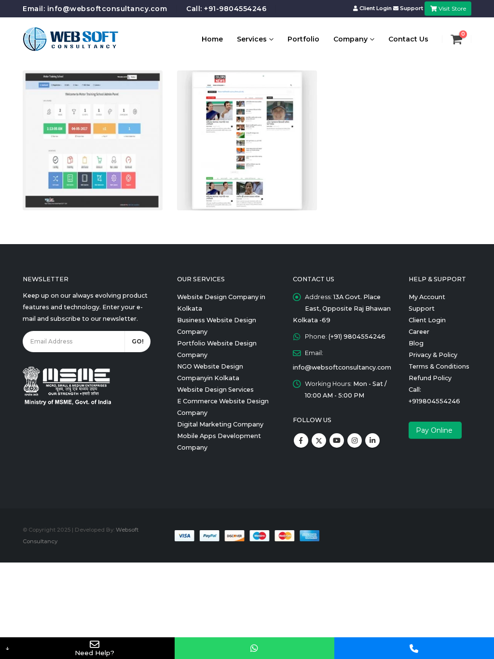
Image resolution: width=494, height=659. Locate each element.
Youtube (336, 440)
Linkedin (372, 440)
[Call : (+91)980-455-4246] (414, 648)
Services (252, 39)
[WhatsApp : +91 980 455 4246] (254, 648)
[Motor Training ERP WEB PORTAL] (93, 140)
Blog (416, 343)
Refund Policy (430, 378)
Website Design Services (215, 389)
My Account (427, 297)
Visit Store (451, 8)
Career (419, 331)
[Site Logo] (71, 39)
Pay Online (435, 430)
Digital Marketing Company (220, 424)
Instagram (354, 440)
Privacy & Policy (433, 354)
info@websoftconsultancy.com (107, 8)
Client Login (375, 8)
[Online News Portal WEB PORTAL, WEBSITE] (247, 140)
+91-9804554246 (235, 8)
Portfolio (303, 39)
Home (212, 39)
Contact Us (408, 39)
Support (411, 8)
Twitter (319, 440)
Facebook (301, 440)
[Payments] (247, 535)
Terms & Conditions (439, 366)
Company (350, 39)
